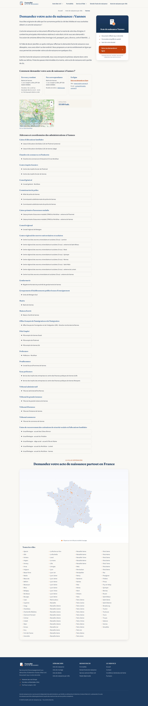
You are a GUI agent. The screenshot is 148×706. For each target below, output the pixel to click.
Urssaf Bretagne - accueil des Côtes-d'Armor (37, 431)
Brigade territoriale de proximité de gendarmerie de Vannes (42, 285)
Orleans (78, 594)
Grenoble (27, 636)
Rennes (105, 591)
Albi (25, 554)
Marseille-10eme (55, 606)
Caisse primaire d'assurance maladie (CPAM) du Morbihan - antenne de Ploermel (48, 214)
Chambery (27, 609)
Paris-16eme (80, 618)
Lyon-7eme (53, 591)
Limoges (52, 567)
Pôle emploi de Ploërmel (31, 340)
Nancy (78, 576)
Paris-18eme (80, 624)
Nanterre (79, 579)
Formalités (69, 4)
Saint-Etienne (107, 603)
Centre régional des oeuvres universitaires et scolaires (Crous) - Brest (45, 250)
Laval (52, 557)
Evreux (26, 627)
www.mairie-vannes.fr (81, 83)
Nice (77, 585)
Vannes (105, 624)
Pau (104, 573)
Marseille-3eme (55, 633)
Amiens (26, 557)
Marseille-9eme (81, 563)
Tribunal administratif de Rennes (33, 391)
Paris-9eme (106, 570)
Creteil (26, 621)
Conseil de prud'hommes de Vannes (34, 366)
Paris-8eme (106, 567)
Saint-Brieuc (107, 597)
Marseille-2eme (55, 630)
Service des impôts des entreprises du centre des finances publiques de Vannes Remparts (51, 381)
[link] (70, 519)
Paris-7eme (106, 563)
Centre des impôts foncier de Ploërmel (35, 169)
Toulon (105, 609)
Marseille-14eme (55, 618)
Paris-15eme (80, 615)
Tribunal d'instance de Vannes (32, 411)
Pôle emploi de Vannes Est (31, 345)
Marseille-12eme (55, 612)
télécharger (61, 88)
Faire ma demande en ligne (79, 80)
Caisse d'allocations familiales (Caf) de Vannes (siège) (40, 149)
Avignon (26, 570)
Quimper (105, 588)
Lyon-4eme (53, 582)
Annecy (26, 563)
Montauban (80, 570)
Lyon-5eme (53, 585)
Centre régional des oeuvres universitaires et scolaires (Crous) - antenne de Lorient (49, 269)
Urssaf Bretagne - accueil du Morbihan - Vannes (38, 451)
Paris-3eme (106, 551)
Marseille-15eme (55, 621)
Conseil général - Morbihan (31, 184)
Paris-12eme (80, 606)
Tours (105, 615)
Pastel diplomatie (85, 676)
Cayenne (26, 603)
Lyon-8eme (53, 594)
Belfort (26, 582)
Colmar (26, 618)
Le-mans (53, 560)
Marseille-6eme (81, 554)
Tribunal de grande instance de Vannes (35, 401)
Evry (25, 630)
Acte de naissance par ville (118, 4)
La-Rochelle (54, 554)
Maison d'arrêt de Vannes (31, 315)
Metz (77, 567)
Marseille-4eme (55, 636)
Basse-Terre (27, 573)
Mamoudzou (54, 600)
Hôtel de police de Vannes (31, 194)
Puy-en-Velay (107, 585)
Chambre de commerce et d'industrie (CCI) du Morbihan (41, 159)
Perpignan (106, 576)
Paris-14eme (80, 612)
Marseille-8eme (81, 560)
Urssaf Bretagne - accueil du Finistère (34, 436)
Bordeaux (27, 594)
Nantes (78, 582)
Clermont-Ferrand (29, 615)
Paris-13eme (80, 609)
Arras (25, 567)
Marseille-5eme (81, 551)
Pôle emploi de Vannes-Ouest (32, 335)
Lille (51, 563)
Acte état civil (56, 4)
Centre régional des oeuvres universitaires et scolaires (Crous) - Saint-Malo (46, 264)
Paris (77, 597)
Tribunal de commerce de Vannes (33, 421)
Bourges (26, 597)
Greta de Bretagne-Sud (30, 295)
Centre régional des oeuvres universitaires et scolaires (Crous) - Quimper (46, 255)
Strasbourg (106, 606)
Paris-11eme (80, 603)
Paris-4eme (106, 554)
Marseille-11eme (55, 609)
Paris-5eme (106, 557)
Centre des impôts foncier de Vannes (34, 174)
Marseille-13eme (55, 615)
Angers (26, 560)
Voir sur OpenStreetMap (25, 128)
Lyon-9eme (53, 597)
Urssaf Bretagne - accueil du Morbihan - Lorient (38, 446)
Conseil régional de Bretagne (32, 229)
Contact (108, 670)
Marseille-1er (54, 627)
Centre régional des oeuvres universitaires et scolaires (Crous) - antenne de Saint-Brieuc (51, 245)
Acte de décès (57, 673)
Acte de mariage (58, 670)
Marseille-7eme (81, 557)
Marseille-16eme (55, 624)
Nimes (78, 588)
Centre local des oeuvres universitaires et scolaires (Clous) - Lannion (45, 240)
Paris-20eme (80, 633)
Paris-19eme (80, 627)
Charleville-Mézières (30, 612)
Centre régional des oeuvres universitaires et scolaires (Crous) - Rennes (45, 260)
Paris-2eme (79, 636)
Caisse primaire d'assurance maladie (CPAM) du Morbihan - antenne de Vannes (48, 219)
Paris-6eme (106, 560)
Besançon (27, 585)
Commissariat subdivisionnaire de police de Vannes (39, 199)
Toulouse (106, 612)
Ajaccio (26, 551)
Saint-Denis (106, 600)
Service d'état (80, 4)
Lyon (51, 570)
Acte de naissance (58, 667)
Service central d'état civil (88, 673)
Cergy (25, 606)
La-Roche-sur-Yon (55, 551)
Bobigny (26, 591)
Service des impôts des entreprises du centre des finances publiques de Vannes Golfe (50, 376)
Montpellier (80, 573)
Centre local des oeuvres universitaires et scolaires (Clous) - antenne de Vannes (48, 274)
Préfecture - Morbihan (30, 355)
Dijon (25, 624)
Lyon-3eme (53, 579)
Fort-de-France (28, 633)
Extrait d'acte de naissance (98, 4)
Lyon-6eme (53, 588)
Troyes (105, 618)
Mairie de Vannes (28, 305)
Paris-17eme (80, 621)
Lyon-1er (53, 573)
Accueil (60, 11)
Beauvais (26, 579)
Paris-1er (79, 630)
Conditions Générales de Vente (116, 673)
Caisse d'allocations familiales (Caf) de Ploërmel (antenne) (41, 144)
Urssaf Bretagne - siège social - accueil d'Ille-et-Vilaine (40, 441)
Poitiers (105, 579)
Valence (105, 621)
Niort (78, 591)
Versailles (106, 627)
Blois (25, 588)
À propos (109, 676)
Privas (105, 582)
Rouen (105, 594)
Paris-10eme (80, 600)
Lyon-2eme (53, 576)
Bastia (26, 576)
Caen (25, 600)
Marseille (53, 603)
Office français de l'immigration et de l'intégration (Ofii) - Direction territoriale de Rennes (51, 325)
